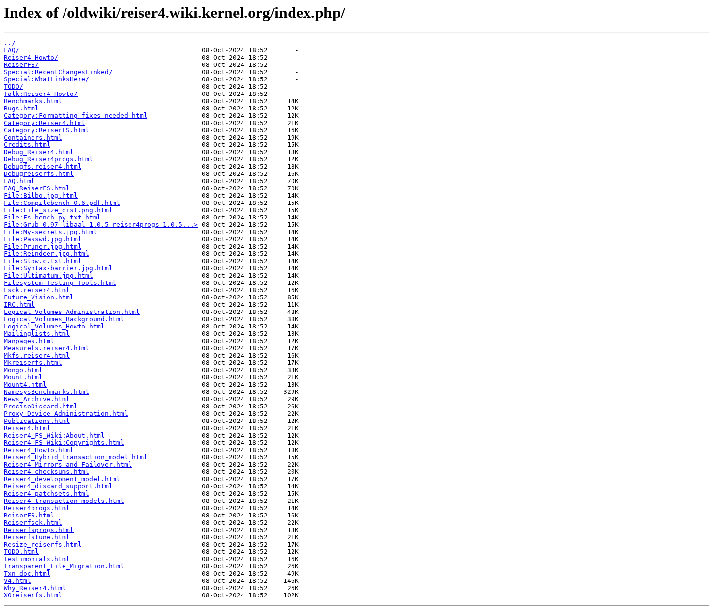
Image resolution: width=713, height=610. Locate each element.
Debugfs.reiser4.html (42, 166)
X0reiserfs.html (33, 595)
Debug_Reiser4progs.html (48, 159)
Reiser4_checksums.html (46, 471)
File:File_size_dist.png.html (58, 210)
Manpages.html (29, 340)
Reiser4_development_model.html (62, 479)
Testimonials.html (37, 559)
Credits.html (27, 144)
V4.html (17, 580)
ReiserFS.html (29, 515)
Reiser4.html (27, 428)
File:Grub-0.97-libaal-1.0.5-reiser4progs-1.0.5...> (101, 224)
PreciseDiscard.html (41, 406)
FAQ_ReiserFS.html (37, 188)
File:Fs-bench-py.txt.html (52, 217)
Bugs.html (21, 108)
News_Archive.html (37, 399)
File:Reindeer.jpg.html (46, 253)
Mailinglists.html (37, 333)
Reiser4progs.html (37, 508)
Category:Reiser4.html (44, 122)
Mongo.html (23, 370)
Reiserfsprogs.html (39, 529)
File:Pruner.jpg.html (42, 246)
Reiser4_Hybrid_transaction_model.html (75, 457)
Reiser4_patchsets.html (46, 493)
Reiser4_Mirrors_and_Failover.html (68, 464)
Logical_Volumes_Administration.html (72, 311)
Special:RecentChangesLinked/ (58, 72)
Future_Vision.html (39, 297)
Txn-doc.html (27, 573)
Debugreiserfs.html (39, 173)
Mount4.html (25, 384)
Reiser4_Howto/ (31, 57)
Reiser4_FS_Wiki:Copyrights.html (64, 442)
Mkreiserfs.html (33, 362)
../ (10, 43)
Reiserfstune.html (37, 537)
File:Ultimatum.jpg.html (48, 275)
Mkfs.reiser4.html (37, 355)
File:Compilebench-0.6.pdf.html (62, 202)
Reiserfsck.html (33, 522)
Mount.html (23, 377)
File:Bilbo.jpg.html (41, 195)
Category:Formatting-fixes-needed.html (75, 115)
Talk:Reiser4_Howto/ (41, 93)
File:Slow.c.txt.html (42, 261)
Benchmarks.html (33, 101)
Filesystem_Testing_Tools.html (60, 282)
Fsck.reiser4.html (37, 290)
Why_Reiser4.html (35, 588)
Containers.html (33, 137)
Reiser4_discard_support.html (58, 486)
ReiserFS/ (21, 64)
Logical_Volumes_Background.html (64, 319)
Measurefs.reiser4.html (46, 348)
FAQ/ (11, 50)
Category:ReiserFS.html (46, 130)
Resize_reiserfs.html (42, 544)
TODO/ (13, 86)
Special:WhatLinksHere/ (46, 79)
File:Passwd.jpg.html (42, 239)
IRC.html (19, 304)
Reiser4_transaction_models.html (64, 500)
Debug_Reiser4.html (39, 152)
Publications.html (37, 420)
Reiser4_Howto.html (39, 450)
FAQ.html (19, 181)
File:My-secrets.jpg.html (50, 231)
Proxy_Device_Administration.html (66, 413)
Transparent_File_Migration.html (64, 566)
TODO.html (21, 551)
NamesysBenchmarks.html (46, 391)
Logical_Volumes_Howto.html (54, 326)
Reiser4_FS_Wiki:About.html (54, 435)
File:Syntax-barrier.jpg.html (58, 268)
